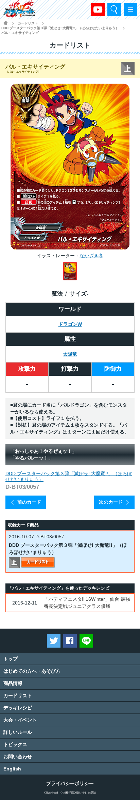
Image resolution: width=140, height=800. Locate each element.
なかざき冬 (91, 255)
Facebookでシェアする (70, 641)
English (12, 768)
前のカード (29, 502)
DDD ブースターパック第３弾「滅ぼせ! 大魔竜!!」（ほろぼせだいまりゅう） (60, 28)
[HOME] (5, 22)
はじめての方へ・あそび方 (31, 671)
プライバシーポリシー (70, 783)
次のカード (111, 502)
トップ (10, 659)
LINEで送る (86, 641)
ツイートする (53, 641)
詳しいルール (17, 732)
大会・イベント (20, 720)
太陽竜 (70, 354)
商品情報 (12, 683)
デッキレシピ (17, 707)
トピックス (15, 744)
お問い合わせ (17, 756)
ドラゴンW (70, 324)
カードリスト (28, 23)
